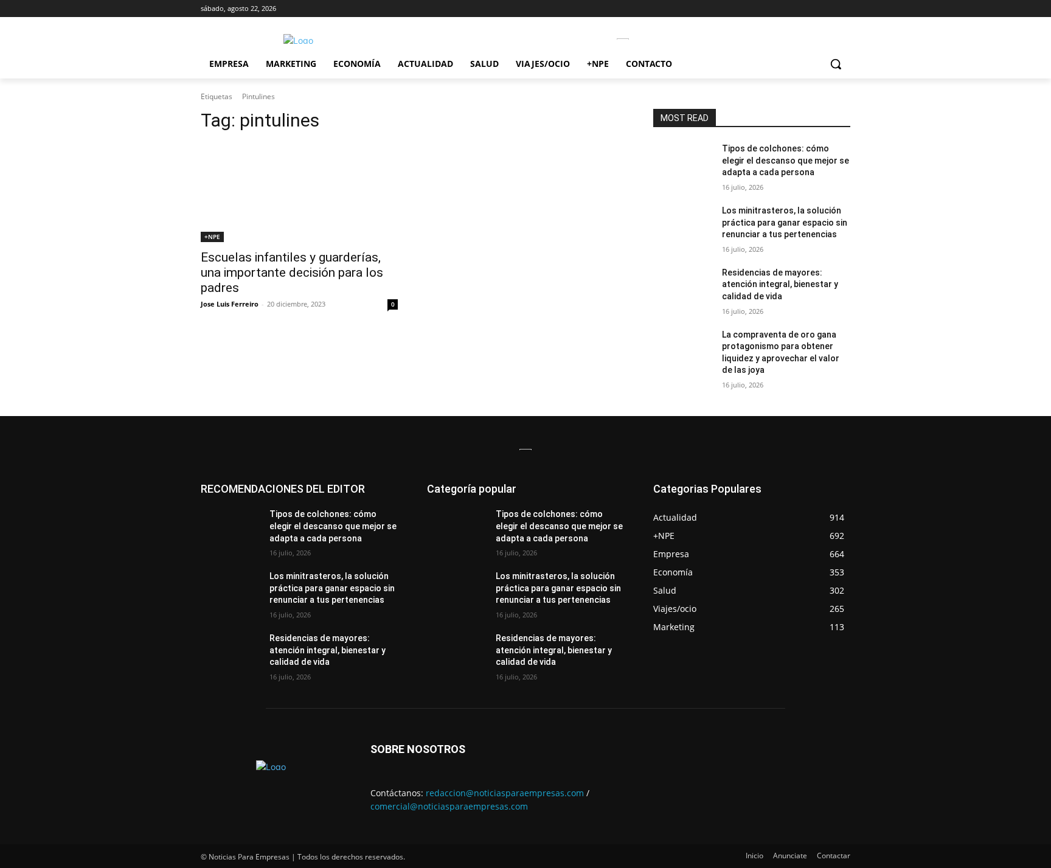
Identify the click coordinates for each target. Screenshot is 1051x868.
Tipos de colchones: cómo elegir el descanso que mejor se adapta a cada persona (785, 160)
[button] (835, 63)
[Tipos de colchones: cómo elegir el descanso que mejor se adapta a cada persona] (682, 163)
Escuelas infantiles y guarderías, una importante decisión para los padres (292, 272)
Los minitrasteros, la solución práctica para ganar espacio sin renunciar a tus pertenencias (784, 222)
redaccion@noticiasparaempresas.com (505, 793)
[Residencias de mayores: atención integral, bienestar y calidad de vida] (682, 287)
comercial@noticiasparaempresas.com (449, 806)
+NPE (212, 236)
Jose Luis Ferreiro (229, 303)
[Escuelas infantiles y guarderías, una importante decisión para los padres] (299, 193)
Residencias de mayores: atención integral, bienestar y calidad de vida (780, 284)
